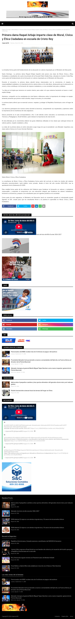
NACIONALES (15, 29)
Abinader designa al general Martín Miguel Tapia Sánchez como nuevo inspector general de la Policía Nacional (41, 369)
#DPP (64, 425)
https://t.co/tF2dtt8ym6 (60, 453)
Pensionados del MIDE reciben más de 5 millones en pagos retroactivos (34, 352)
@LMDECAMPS (8, 425)
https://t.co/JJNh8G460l (38, 428)
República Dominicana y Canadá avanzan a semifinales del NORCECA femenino (36, 541)
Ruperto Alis (65, 616)
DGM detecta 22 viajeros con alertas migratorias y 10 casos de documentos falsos (37, 519)
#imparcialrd (23, 427)
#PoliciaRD (51, 437)
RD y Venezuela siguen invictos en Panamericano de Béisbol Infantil (32, 557)
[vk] (19, 329)
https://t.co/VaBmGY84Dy (18, 441)
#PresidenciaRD (58, 425)
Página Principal (6, 29)
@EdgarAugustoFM (10, 450)
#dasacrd (43, 450)
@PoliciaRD (43, 437)
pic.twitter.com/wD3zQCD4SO (36, 441)
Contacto (57, 616)
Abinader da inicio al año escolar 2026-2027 (25, 511)
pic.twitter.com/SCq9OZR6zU (13, 454)
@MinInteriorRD (25, 437)
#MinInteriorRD (35, 437)
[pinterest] (19, 324)
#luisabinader (36, 425)
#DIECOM (50, 425)
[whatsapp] (55, 329)
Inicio (71, 616)
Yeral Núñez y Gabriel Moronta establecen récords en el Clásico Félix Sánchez (36, 566)
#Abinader (43, 425)
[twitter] (55, 320)
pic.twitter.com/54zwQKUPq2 (55, 428)
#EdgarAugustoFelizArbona (24, 450)
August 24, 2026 (28, 431)
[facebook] (19, 320)
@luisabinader (27, 425)
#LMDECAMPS (18, 425)
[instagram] (55, 324)
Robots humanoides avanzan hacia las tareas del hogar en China (31, 390)
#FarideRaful (16, 437)
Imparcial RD (5, 43)
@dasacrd (36, 450)
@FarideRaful (8, 437)
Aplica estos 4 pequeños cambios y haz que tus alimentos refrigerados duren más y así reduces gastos (42, 383)
